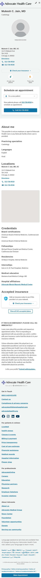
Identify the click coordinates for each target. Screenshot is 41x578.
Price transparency (9, 442)
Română (12, 555)
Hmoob (18, 552)
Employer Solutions (10, 492)
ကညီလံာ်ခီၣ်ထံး (25, 552)
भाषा (13, 552)
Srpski (25, 555)
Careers (5, 476)
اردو (12, 557)
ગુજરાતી (35, 550)
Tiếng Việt (17, 557)
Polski (7, 555)
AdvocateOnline (8, 472)
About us (5, 506)
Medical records (8, 454)
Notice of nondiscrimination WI (25, 571)
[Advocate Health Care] (16, 4)
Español (4, 550)
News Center (7, 514)
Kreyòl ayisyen (6, 552)
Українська (5, 557)
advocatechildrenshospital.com (15, 407)
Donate (5, 526)
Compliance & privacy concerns (15, 403)
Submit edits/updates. (27, 369)
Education (6, 480)
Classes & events (9, 435)
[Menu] (39, 2)
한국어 (32, 552)
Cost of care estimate (11, 446)
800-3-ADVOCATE (9, 395)
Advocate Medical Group (12, 510)
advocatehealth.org (10, 411)
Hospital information (10, 458)
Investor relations (9, 496)
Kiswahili (31, 555)
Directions (5, 59)
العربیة (9, 550)
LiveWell (5, 427)
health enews (7, 431)
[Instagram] (8, 416)
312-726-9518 (9, 62)
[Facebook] (3, 416)
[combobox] (20, 96)
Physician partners (9, 484)
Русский (19, 555)
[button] (20, 575)
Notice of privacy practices (20, 569)
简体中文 (19, 550)
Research (5, 488)
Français (28, 550)
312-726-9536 (9, 65)
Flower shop (7, 462)
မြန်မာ (13, 550)
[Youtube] (17, 416)
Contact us (6, 399)
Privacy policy (6, 569)
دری (24, 550)
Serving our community (11, 530)
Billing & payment (9, 438)
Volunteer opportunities (12, 522)
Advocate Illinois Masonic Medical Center (16, 284)
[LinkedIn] (13, 416)
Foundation (6, 518)
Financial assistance (10, 450)
